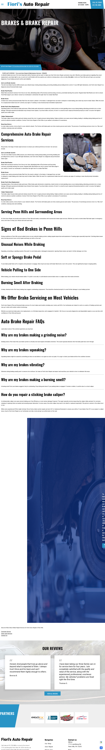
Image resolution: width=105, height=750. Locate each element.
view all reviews (52, 693)
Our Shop (48, 743)
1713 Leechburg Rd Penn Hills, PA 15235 (21, 66)
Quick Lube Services (6, 633)
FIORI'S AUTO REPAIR (8, 73)
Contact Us (4, 635)
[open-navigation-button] (2, 4)
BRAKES (44, 73)
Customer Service (6, 631)
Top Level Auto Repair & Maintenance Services (28, 73)
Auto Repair (49, 747)
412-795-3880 (96, 5)
